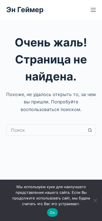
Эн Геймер (25, 9)
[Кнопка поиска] (90, 130)
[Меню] (93, 9)
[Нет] (95, 200)
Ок (52, 212)
